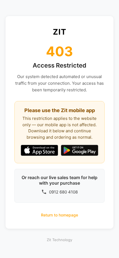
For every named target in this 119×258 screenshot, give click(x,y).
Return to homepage (59, 215)
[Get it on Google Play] (79, 151)
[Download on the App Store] (39, 151)
